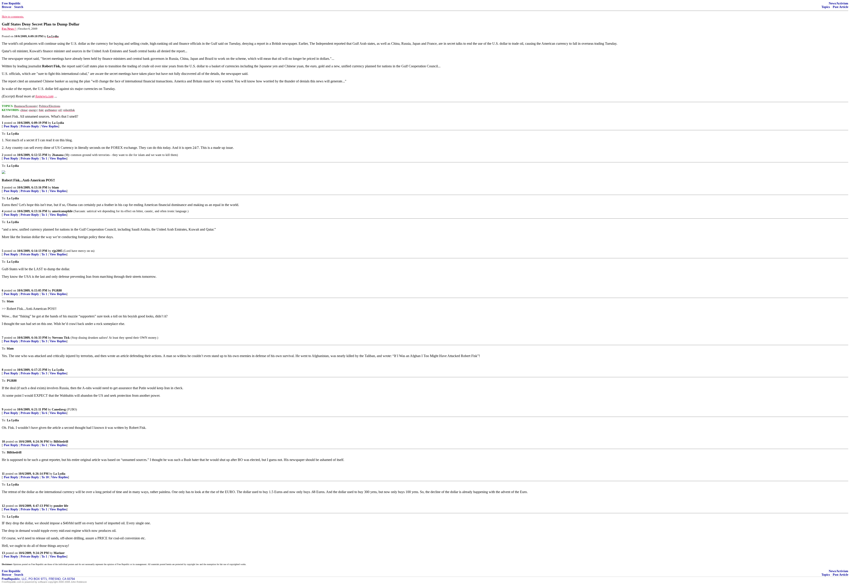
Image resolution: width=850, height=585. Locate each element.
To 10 (45, 477)
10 (3, 441)
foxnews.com (44, 96)
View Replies (49, 126)
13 (3, 553)
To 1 (44, 158)
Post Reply (11, 126)
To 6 (44, 413)
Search (18, 7)
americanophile (62, 211)
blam (55, 187)
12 (3, 505)
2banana (58, 155)
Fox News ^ (9, 28)
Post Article (840, 7)
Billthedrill (61, 441)
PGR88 (57, 290)
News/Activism (838, 3)
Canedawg (59, 409)
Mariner (59, 553)
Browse (6, 7)
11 (3, 473)
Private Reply (30, 126)
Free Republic (11, 3)
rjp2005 (57, 251)
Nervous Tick (61, 337)
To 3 (44, 341)
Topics (825, 7)
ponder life (61, 505)
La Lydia (58, 122)
